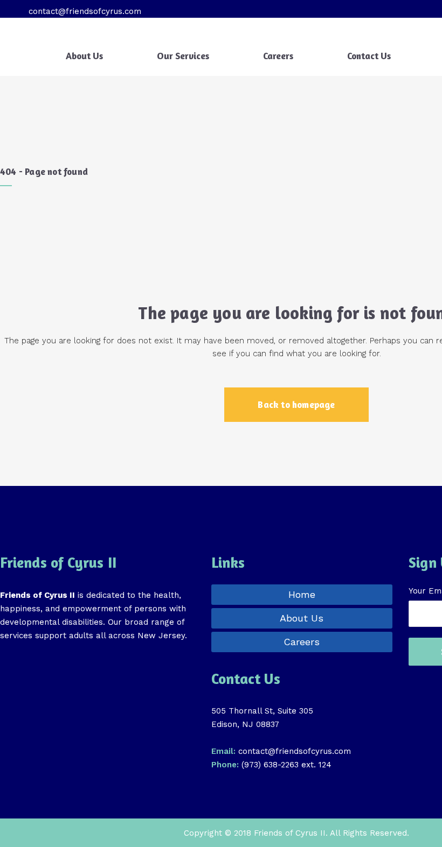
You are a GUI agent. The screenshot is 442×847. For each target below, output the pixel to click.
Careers (302, 641)
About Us (301, 618)
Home (301, 594)
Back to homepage (296, 404)
